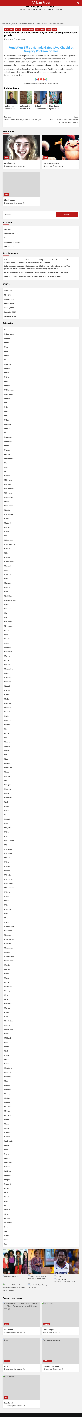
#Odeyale (7, 935)
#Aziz (6, 471)
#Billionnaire (9, 489)
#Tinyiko (7, 1115)
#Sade (6, 1047)
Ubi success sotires (51, 163)
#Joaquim (7, 763)
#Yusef (6, 1188)
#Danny (7, 587)
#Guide (7, 695)
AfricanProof (53, 83)
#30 (5, 330)
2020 (6, 29)
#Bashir (7, 476)
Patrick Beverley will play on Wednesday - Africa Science (24, 272)
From (37, 29)
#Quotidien (8, 1021)
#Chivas (7, 549)
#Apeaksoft (8, 441)
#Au (5, 463)
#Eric (6, 634)
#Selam (7, 1059)
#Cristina (7, 574)
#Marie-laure (9, 841)
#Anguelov (8, 437)
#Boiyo (6, 501)
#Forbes (7, 656)
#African (7, 377)
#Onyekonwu (9, 961)
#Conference (9, 562)
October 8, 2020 (20, 39)
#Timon (7, 1111)
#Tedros (7, 1098)
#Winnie (7, 1175)
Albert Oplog (9, 39)
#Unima (7, 1137)
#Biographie (8, 497)
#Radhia (7, 1025)
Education (8, 1223)
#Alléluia (7, 424)
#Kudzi (6, 793)
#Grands (7, 686)
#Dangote (7, 583)
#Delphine (8, 596)
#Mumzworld (9, 909)
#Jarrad (7, 746)
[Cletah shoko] (21, 184)
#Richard (7, 1038)
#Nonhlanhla (9, 926)
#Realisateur (8, 1029)
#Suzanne (7, 1072)
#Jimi (6, 759)
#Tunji (6, 1128)
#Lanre (6, 806)
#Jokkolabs (8, 768)
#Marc (6, 836)
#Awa (6, 467)
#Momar (7, 892)
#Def (6, 592)
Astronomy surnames (12, 242)
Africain (18, 29)
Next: (63, 120)
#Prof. (6, 999)
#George (7, 677)
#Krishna (7, 789)
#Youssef (7, 1184)
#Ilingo (6, 733)
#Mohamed (8, 883)
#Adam (7, 355)
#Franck (7, 665)
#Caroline (7, 519)
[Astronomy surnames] (61, 1351)
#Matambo (8, 853)
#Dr (5, 613)
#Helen (6, 716)
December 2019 (10, 312)
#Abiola (7, 338)
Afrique (31, 29)
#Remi (6, 1034)
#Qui (6, 1016)
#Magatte (7, 828)
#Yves (6, 1192)
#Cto (6, 579)
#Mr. (5, 905)
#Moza (6, 896)
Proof (54, 29)
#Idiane (7, 725)
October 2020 (9, 299)
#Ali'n (6, 416)
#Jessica (7, 750)
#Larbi (6, 810)
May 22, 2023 (18, 166)
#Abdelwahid (9, 334)
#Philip (6, 982)
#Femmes (7, 647)
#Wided (7, 1167)
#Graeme (7, 682)
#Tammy (7, 1081)
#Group (7, 690)
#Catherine (8, 523)
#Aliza (6, 420)
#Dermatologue (10, 600)
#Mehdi (7, 858)
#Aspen (7, 454)
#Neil (6, 913)
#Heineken (8, 712)
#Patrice (7, 965)
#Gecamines (8, 669)
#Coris (6, 570)
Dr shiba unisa (9, 246)
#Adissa (7, 368)
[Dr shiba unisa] (21, 1387)
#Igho (6, 729)
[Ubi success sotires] (61, 147)
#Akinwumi (8, 394)
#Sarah (6, 1055)
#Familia (7, 639)
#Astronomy (8, 458)
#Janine (7, 742)
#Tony (6, 1120)
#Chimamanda (9, 544)
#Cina (6, 553)
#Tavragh (7, 1094)
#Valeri (6, 1145)
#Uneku (7, 1132)
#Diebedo (7, 609)
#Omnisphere (9, 956)
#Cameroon (8, 506)
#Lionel (7, 819)
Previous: (22, 118)
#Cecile (7, 527)
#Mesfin (7, 866)
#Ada (6, 351)
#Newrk (7, 918)
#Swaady (7, 1077)
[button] (5, 2)
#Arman (7, 450)
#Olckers (7, 944)
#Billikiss (7, 484)
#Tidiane (7, 1107)
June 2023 (8, 291)
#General (7, 673)
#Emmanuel (8, 626)
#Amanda (7, 428)
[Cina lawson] (21, 1314)
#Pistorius (8, 986)
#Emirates (8, 622)
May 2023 (8, 295)
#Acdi (6, 347)
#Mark (6, 845)
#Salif (6, 1051)
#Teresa (7, 1102)
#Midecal (7, 871)
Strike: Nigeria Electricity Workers (37, 262)
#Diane (6, 604)
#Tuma (6, 1124)
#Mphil (6, 901)
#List (6, 823)
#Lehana (7, 815)
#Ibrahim (7, 720)
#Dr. (5, 617)
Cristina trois (9, 163)
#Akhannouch (9, 390)
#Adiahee (7, 364)
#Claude (7, 557)
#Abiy (6, 343)
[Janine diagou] (61, 1314)
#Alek (6, 403)
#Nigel (6, 922)
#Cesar (6, 531)
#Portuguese (9, 991)
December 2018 (10, 316)
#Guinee (7, 699)
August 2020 (9, 303)
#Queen (7, 1012)
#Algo (6, 411)
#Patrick (7, 969)
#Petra (6, 978)
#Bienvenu (8, 480)
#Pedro (7, 974)
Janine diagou (9, 233)
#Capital (7, 510)
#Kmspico (7, 785)
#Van (6, 1150)
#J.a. (5, 737)
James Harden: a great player (57, 272)
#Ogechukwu (9, 939)
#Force (6, 660)
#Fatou (6, 643)
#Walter (7, 1158)
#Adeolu (7, 360)
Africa (11, 29)
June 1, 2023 (18, 1332)
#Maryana (8, 849)
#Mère (6, 862)
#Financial (8, 652)
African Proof (41, 2)
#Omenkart (8, 948)
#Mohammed (9, 888)
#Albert (7, 398)
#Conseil (7, 566)
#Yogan (7, 1180)
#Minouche (8, 879)
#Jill (5, 755)
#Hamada (7, 703)
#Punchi (7, 1008)
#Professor (8, 1004)
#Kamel (7, 776)
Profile (49, 29)
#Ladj (6, 802)
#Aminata (7, 433)
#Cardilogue (8, 514)
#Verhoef (7, 1154)
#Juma (6, 772)
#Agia (6, 381)
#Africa (7, 373)
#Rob (6, 1042)
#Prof (6, 995)
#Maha (6, 832)
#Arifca (7, 446)
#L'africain (8, 798)
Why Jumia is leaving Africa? (51, 276)
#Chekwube (8, 540)
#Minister (7, 875)
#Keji (6, 780)
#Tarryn (7, 1085)
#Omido (7, 952)
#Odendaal (8, 931)
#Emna (6, 630)
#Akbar (7, 386)
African (25, 29)
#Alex (6, 407)
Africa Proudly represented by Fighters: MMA (41, 269)
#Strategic (8, 1068)
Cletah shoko (9, 200)
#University (8, 1141)
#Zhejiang (7, 1197)
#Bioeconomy (9, 493)
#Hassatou (8, 707)
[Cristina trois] (21, 147)
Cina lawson (8, 229)
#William (7, 1171)
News (42, 29)
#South (7, 1064)
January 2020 (9, 308)
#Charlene (8, 536)
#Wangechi (8, 1162)
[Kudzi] (21, 1351)
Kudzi (6, 238)
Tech (5, 1244)
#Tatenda (7, 1089)
